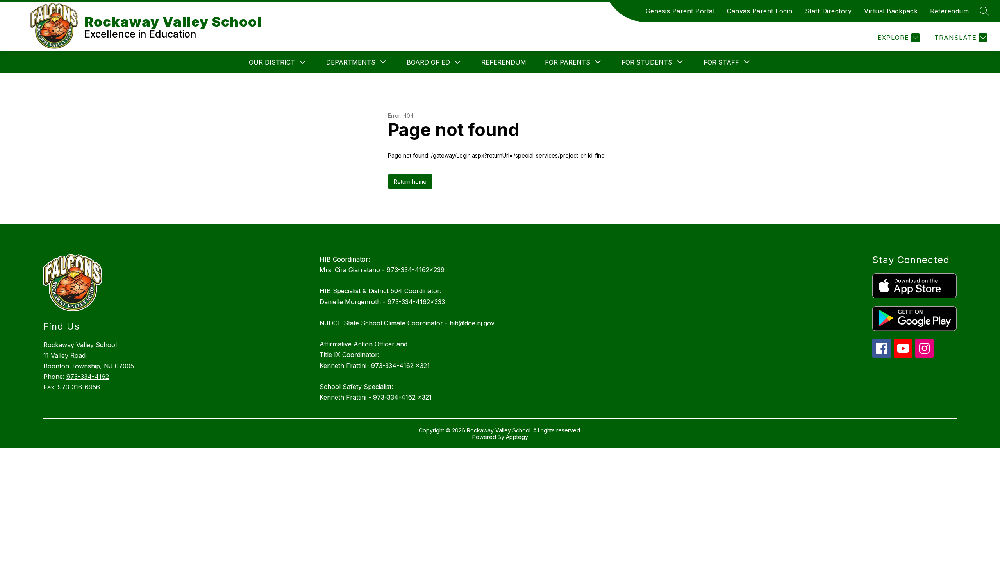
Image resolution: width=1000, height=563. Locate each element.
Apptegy (517, 437)
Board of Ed (428, 62)
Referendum (949, 11)
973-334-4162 (87, 376)
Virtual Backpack (891, 11)
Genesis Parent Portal (680, 11)
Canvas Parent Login (760, 11)
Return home (410, 181)
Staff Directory (828, 11)
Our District (272, 62)
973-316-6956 (79, 387)
